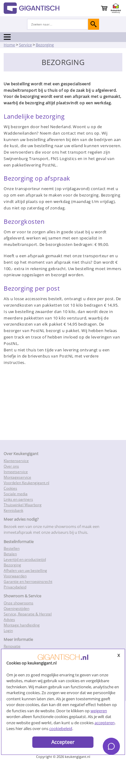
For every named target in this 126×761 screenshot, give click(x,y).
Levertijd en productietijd (25, 559)
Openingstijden (16, 608)
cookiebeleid (60, 728)
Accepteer (63, 742)
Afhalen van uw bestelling (25, 570)
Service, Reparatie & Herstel (28, 614)
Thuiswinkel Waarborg (23, 504)
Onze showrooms (18, 603)
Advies (9, 619)
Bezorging (12, 565)
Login (8, 630)
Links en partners (18, 499)
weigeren (99, 710)
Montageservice (17, 477)
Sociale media (16, 493)
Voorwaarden (15, 576)
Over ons (11, 466)
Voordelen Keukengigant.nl (26, 482)
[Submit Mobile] (93, 24)
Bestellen (12, 548)
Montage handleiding (22, 625)
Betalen (10, 553)
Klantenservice (16, 460)
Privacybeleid (15, 587)
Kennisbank (13, 510)
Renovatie (12, 646)
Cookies (10, 488)
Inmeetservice (16, 471)
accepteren (104, 722)
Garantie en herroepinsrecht (28, 581)
